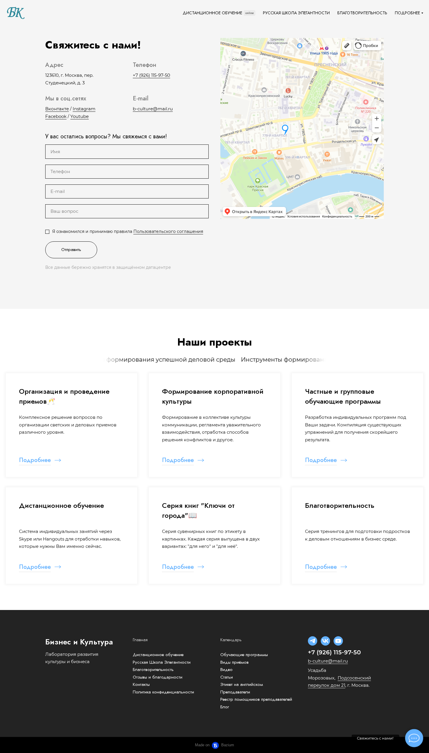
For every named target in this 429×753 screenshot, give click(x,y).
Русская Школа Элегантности (162, 662)
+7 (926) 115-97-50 (151, 75)
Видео (226, 669)
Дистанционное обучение (212, 13)
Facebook (56, 116)
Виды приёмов (234, 662)
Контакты (141, 684)
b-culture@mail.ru (153, 108)
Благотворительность (362, 13)
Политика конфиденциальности (163, 692)
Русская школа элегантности (296, 13)
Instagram (84, 108)
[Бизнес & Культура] (16, 13)
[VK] (325, 641)
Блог (224, 707)
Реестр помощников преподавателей (256, 699)
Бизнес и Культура (79, 641)
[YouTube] (338, 641)
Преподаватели (235, 692)
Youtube (79, 116)
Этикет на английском (241, 684)
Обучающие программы (244, 654)
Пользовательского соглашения (168, 231)
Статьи (226, 677)
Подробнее (407, 13)
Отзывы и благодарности (157, 677)
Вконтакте (57, 108)
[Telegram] (312, 641)
